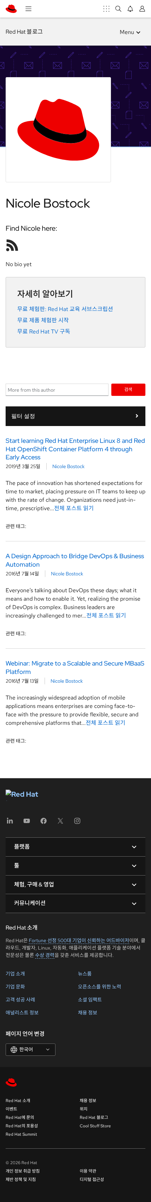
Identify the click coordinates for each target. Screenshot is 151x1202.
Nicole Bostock (68, 466)
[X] (60, 823)
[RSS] (12, 245)
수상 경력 (44, 955)
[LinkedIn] (10, 823)
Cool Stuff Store (95, 1126)
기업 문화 (15, 987)
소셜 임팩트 (90, 1000)
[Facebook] (43, 823)
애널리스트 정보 (22, 1012)
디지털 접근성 (92, 1179)
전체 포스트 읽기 (74, 508)
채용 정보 (87, 1012)
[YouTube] (26, 823)
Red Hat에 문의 (20, 1117)
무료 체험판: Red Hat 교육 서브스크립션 (65, 309)
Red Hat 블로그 (24, 31)
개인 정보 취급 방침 (23, 1171)
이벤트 (11, 1109)
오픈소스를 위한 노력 (99, 987)
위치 (83, 1109)
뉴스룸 (85, 974)
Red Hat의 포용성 (22, 1126)
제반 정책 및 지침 (21, 1179)
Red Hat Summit (21, 1134)
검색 (128, 389)
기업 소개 (15, 974)
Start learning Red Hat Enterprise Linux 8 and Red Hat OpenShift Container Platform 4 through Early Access (75, 449)
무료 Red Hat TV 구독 (43, 331)
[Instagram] (77, 823)
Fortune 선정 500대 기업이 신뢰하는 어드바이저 (79, 940)
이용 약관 (88, 1171)
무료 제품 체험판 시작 (43, 320)
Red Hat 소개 (18, 1100)
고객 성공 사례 (20, 1000)
